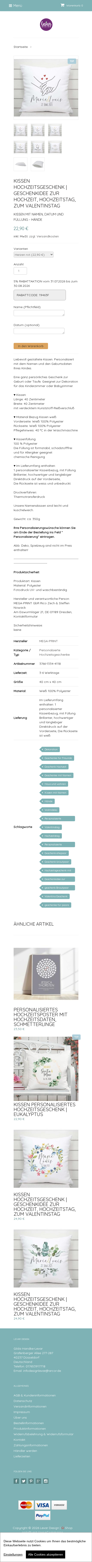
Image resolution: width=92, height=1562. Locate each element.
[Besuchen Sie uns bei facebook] (17, 1481)
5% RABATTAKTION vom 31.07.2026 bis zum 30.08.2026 (45, 283)
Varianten (21, 249)
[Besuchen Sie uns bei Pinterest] (31, 1481)
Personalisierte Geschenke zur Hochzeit (58, 845)
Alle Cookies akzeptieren (45, 1554)
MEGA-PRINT (48, 641)
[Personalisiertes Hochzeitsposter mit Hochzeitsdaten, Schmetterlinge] (46, 974)
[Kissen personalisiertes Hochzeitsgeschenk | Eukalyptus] (46, 1069)
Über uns (20, 1417)
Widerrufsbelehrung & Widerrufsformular (43, 1434)
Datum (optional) (27, 325)
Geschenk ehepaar (56, 853)
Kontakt (19, 1440)
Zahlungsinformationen (31, 1445)
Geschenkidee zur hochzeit (55, 880)
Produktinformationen (30, 1429)
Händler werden (25, 1451)
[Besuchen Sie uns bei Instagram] (46, 1481)
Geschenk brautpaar (57, 861)
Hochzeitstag (52, 835)
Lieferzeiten (22, 1456)
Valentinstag (52, 827)
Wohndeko (51, 809)
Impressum (22, 1412)
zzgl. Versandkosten (44, 236)
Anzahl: (19, 264)
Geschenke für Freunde (58, 758)
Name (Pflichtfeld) (27, 307)
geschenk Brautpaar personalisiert (57, 888)
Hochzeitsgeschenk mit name (58, 871)
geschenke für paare (57, 905)
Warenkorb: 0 (74, 5)
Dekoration (51, 749)
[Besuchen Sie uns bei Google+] (39, 1481)
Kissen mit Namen (55, 792)
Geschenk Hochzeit (55, 766)
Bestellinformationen (29, 1423)
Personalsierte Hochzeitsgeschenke (56, 819)
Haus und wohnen (55, 784)
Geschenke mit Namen (58, 775)
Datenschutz (23, 1401)
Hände (48, 801)
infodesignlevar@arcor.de (42, 1371)
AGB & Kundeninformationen (35, 1395)
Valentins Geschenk (56, 896)
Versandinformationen (30, 1406)
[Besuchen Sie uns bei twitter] (24, 1481)
